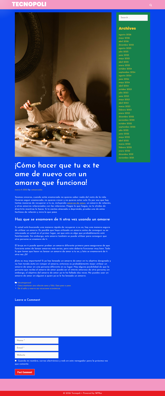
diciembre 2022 (126, 117)
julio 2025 (123, 52)
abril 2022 (124, 141)
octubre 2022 (125, 124)
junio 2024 (124, 79)
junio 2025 (124, 55)
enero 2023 (124, 113)
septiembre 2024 (127, 72)
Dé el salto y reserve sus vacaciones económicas (39, 289)
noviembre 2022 (126, 120)
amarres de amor (76, 203)
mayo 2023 (124, 100)
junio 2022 (124, 134)
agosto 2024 (125, 76)
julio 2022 (123, 130)
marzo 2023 (124, 107)
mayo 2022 (124, 137)
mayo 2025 (124, 59)
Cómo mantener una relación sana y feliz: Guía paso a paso (44, 286)
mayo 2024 (124, 83)
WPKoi (98, 393)
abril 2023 (124, 103)
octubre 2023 (125, 89)
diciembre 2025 (126, 45)
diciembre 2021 (126, 154)
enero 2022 (124, 151)
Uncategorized (24, 283)
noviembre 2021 (126, 158)
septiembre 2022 (127, 127)
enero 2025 (124, 65)
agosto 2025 (125, 48)
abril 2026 (124, 41)
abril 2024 (124, 86)
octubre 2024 (125, 69)
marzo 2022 (124, 144)
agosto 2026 (125, 35)
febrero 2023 (125, 110)
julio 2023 (123, 93)
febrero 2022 (125, 147)
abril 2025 (124, 62)
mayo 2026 (124, 38)
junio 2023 (124, 96)
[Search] (150, 5)
